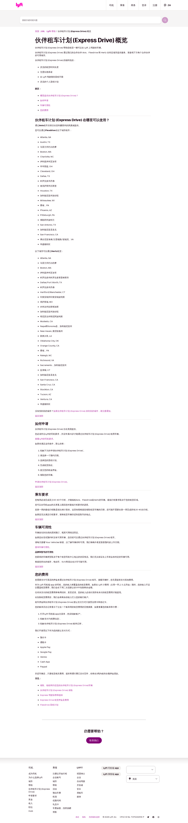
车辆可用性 (45, 105)
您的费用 (44, 110)
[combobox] (167, 5)
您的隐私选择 (94, 817)
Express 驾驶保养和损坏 (51, 695)
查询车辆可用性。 (43, 547)
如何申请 (44, 100)
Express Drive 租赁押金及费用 (54, 700)
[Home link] (19, 5)
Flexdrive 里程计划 (49, 704)
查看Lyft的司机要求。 (45, 438)
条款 (77, 817)
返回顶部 (39, 415)
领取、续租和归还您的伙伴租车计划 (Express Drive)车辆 (66, 685)
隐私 (84, 817)
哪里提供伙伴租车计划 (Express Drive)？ (59, 95)
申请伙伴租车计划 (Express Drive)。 (52, 481)
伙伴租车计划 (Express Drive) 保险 (56, 690)
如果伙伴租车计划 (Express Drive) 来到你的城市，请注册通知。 (83, 411)
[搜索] (165, 20)
